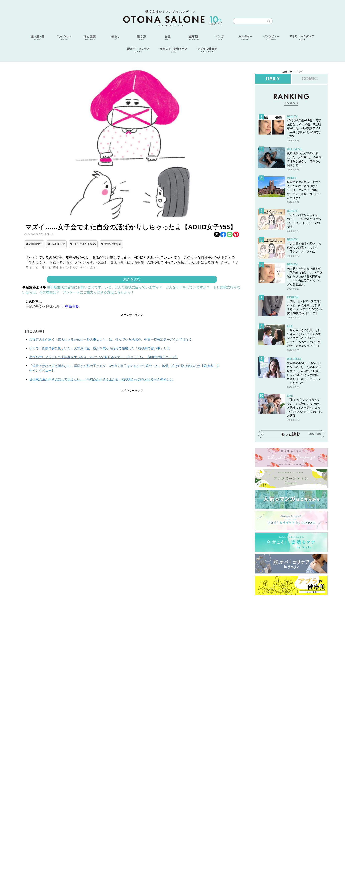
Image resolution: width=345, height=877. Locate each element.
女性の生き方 (113, 244)
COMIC (310, 78)
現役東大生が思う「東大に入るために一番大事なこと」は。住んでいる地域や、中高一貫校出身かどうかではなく (110, 339)
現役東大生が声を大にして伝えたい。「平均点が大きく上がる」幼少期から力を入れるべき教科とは (101, 379)
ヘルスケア (58, 244)
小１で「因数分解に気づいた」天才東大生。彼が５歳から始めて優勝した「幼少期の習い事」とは (99, 348)
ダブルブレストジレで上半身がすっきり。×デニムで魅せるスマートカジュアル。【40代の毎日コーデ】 (103, 357)
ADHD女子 (36, 244)
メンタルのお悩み (85, 244)
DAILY (273, 78)
